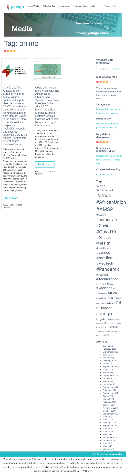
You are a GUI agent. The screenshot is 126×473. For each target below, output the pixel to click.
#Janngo (103, 252)
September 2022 (110, 387)
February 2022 (109, 390)
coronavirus (101, 303)
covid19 (114, 302)
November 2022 (110, 384)
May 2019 (107, 434)
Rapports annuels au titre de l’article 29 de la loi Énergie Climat (109, 160)
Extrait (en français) (105, 174)
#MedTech (104, 263)
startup (113, 327)
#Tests (109, 283)
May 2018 (107, 446)
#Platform (102, 274)
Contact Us (110, 6)
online (118, 323)
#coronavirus (108, 219)
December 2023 (110, 375)
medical (99, 323)
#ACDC (100, 186)
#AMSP (104, 209)
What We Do (34, 6)
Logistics (101, 319)
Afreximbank (101, 294)
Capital (119, 298)
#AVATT (101, 215)
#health (103, 243)
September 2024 (110, 366)
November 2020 (110, 408)
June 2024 (108, 369)
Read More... (12, 198)
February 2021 (109, 402)
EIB (98, 308)
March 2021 (108, 399)
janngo (7, 207)
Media (92, 6)
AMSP (111, 297)
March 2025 (108, 357)
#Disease (103, 238)
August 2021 (108, 396)
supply (107, 331)
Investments (65, 6)
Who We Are (49, 6)
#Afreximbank (105, 190)
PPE (107, 327)
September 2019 (110, 425)
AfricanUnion (101, 298)
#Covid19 (106, 232)
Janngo (104, 313)
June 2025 (108, 355)
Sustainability (80, 6)
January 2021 (109, 405)
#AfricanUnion (111, 202)
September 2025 (110, 352)
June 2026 (108, 346)
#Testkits (100, 284)
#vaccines (104, 288)
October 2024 (109, 363)
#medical (104, 258)
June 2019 (108, 431)
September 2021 (110, 393)
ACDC (115, 288)
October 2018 (109, 440)
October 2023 (109, 378)
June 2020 (108, 419)
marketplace (113, 319)
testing (99, 335)
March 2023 (108, 381)
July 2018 (107, 443)
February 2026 (109, 349)
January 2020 (109, 422)
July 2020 (107, 416)
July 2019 (107, 428)
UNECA (106, 335)
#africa (103, 195)
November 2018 (110, 437)
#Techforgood (107, 279)
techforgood (116, 331)
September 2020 (110, 414)
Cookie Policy (34, 467)
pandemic (100, 327)
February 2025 (109, 360)
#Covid (102, 225)
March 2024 (108, 372)
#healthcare (103, 248)
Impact (106, 308)
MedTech (109, 323)
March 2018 (108, 449)
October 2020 (109, 411)
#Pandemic (108, 269)
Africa (112, 293)
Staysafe (100, 331)
